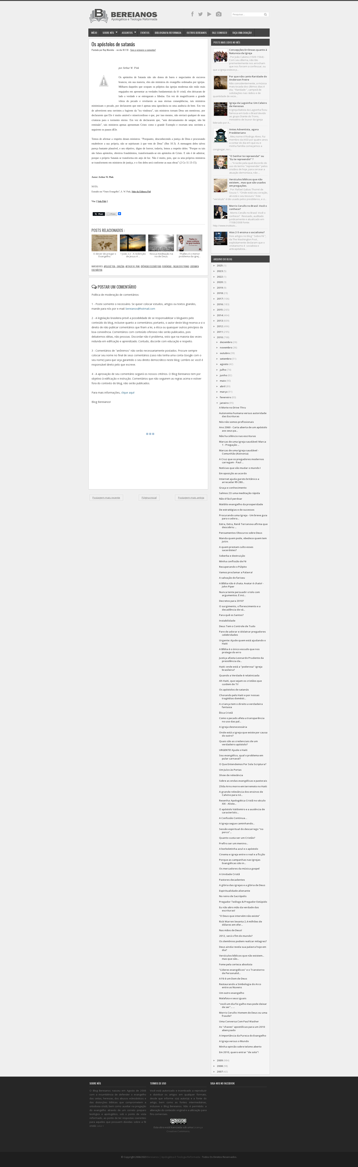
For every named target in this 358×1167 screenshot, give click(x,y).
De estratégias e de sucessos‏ (236, 509)
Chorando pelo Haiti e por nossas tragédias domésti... (239, 696)
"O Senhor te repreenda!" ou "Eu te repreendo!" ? (246, 157)
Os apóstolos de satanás (113, 44)
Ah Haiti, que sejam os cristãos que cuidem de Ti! (240, 682)
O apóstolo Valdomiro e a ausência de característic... (242, 811)
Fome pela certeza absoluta (235, 964)
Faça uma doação (242, 32)
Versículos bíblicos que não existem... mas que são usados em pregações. (247, 183)
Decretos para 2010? (231, 601)
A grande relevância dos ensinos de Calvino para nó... (241, 793)
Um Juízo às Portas (230, 769)
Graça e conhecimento (232, 487)
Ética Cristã (226, 712)
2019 (220, 287)
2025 (220, 265)
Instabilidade (227, 620)
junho (223, 375)
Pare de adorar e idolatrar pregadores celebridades (242, 633)
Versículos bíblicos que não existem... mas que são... (241, 957)
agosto (224, 364)
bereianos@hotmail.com (140, 308)
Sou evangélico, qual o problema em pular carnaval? (241, 757)
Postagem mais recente (106, 497)
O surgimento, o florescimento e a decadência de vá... (239, 608)
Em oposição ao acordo (233, 473)
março (223, 391)
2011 (220, 332)
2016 (220, 304)
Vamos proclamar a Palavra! (236, 572)
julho (223, 369)
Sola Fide (102, 201)
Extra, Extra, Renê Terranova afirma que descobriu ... (243, 525)
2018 (220, 293)
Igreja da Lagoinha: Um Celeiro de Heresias (248, 104)
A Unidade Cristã (229, 874)
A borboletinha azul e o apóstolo (238, 848)
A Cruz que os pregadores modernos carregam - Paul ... (241, 460)
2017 (220, 298)
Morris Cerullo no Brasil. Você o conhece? (248, 207)
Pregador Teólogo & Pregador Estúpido (243, 901)
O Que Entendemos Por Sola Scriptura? (242, 764)
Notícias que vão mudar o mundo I (240, 468)
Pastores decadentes (232, 879)
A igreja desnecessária (233, 727)
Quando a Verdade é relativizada (239, 675)
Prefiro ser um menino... (233, 843)
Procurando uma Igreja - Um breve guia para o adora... (243, 517)
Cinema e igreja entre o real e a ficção (242, 854)
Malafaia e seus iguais (232, 998)
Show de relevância (231, 775)
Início (94, 32)
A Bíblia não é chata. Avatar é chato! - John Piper (241, 585)
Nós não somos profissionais (236, 422)
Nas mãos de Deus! (230, 930)
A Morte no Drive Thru (232, 407)
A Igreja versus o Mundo (234, 1041)
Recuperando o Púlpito (233, 566)
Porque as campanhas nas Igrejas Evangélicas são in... (239, 861)
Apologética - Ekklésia (114, 266)
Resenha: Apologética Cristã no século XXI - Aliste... (242, 802)
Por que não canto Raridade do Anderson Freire (248, 78)
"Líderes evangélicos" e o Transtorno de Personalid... (241, 971)
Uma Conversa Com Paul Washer (239, 1021)
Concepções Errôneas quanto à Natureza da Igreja (248, 51)
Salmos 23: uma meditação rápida (239, 493)
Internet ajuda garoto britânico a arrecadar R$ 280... (239, 480)
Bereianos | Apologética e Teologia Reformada (173, 1157)
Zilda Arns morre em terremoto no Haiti (243, 786)
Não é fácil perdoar (230, 498)
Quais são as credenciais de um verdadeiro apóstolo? (238, 743)
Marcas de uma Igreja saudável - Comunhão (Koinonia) (239, 452)
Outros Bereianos (197, 32)
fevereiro (225, 397)
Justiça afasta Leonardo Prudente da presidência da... (241, 659)
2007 (220, 1071)
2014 (220, 315)
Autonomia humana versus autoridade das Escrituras (242, 414)
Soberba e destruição (232, 555)
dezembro (226, 342)
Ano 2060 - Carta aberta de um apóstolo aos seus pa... (243, 429)
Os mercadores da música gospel (239, 868)
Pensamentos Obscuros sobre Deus (240, 532)
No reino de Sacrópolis (232, 896)
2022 (220, 276)
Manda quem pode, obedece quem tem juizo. (243, 540)
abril (222, 386)
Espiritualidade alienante (234, 890)
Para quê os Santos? (231, 615)
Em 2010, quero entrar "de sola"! (239, 1052)
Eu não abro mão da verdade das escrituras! (239, 909)
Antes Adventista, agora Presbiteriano (244, 131)
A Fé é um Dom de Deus (233, 978)
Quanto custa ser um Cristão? (237, 837)
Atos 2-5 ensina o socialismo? (247, 232)
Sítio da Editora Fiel (141, 192)
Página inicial (149, 497)
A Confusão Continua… (233, 818)
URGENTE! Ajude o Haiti (233, 750)
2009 (220, 1060)
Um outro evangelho (231, 993)
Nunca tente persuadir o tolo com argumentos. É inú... (239, 593)
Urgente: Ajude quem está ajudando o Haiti (242, 642)
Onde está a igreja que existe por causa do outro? (243, 734)
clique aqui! (127, 392)
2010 (220, 337)
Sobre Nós (108, 32)
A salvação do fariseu (232, 577)
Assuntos (127, 32)
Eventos (144, 32)
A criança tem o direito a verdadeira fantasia (241, 705)
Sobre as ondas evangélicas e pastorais (243, 780)
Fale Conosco (219, 32)
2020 (220, 282)
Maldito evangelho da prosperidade (241, 504)
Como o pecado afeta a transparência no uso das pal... (241, 719)
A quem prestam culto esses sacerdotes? (236, 548)
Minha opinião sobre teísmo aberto (240, 1046)
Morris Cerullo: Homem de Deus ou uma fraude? (243, 1014)
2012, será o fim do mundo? (236, 936)
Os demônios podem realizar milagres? (243, 941)
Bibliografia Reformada (168, 32)
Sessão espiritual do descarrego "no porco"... (241, 830)
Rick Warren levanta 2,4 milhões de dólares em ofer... (240, 923)
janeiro (224, 403)
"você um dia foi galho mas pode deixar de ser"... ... (243, 1005)
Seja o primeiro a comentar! (143, 49)
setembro (225, 358)
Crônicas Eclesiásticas (151, 266)
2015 (220, 309)
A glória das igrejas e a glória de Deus (242, 885)
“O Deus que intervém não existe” (239, 916)
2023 (220, 271)
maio (223, 380)
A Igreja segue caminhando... (237, 823)
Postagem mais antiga (191, 497)
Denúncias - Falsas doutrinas (175, 266)
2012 (220, 326)
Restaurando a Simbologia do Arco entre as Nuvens (240, 985)
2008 (220, 1066)
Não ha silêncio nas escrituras (237, 436)
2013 (220, 320)
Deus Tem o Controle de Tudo (237, 626)
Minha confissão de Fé (232, 561)
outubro (225, 353)
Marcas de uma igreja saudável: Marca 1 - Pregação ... (242, 443)
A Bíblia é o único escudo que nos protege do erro (239, 650)
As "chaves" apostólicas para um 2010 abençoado (242, 1028)
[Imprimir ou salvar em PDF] (111, 214)
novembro (226, 347)
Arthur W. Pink (132, 266)
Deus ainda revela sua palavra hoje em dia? (242, 948)
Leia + (100, 1125)
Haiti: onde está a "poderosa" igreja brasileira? (240, 668)
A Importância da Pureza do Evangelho (242, 1035)
